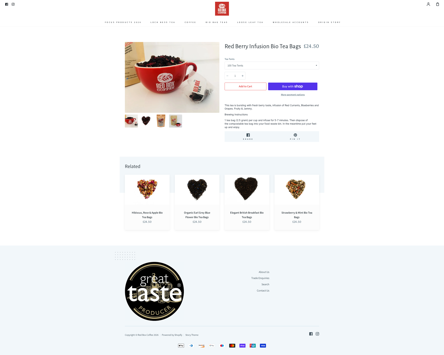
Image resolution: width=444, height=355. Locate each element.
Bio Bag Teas (217, 22)
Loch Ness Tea (163, 22)
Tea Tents (229, 59)
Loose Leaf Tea (250, 22)
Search (265, 284)
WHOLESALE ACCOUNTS (291, 22)
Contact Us (263, 290)
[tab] (131, 121)
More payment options (293, 94)
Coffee (191, 22)
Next (218, 91)
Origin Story (329, 22)
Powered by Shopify (172, 334)
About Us (264, 272)
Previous (126, 91)
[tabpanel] (172, 77)
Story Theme (191, 334)
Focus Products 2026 (123, 22)
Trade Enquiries (260, 278)
